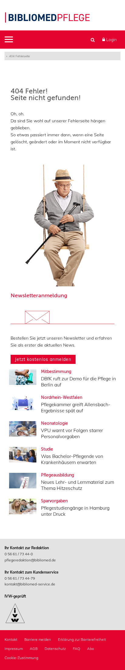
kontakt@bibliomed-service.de (30, 584)
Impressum (14, 648)
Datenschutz (55, 648)
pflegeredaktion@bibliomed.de (30, 560)
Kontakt (11, 639)
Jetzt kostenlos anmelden (43, 359)
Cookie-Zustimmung (21, 657)
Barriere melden (37, 639)
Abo (90, 648)
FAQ (76, 648)
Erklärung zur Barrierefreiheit (82, 639)
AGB (34, 648)
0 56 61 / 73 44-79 (20, 578)
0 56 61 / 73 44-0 (19, 554)
